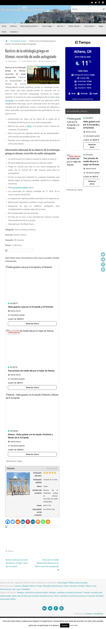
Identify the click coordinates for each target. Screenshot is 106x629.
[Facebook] (99, 2)
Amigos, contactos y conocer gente (32, 592)
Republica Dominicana (53, 586)
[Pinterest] (28, 521)
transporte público (20, 187)
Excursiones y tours (18, 41)
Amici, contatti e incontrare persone (70, 596)
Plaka (29, 126)
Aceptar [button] (65, 625)
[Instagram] (103, 2)
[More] (48, 521)
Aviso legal (62, 583)
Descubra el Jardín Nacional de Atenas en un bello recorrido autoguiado (47, 563)
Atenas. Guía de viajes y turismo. (23, 9)
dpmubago (12, 61)
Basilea (25, 586)
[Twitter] (95, 2)
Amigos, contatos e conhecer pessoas (65, 592)
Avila (66, 586)
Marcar (10, 551)
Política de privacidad (78, 583)
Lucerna (17, 586)
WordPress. (98, 614)
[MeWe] (33, 521)
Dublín (82, 586)
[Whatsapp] (43, 521)
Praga (39, 586)
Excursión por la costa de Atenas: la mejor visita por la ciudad (17, 563)
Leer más (74, 625)
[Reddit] (18, 521)
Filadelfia (26, 589)
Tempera (88, 614)
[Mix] (38, 521)
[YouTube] (92, 2)
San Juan (16, 589)
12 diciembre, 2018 (29, 61)
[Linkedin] (23, 521)
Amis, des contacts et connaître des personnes (32, 596)
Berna (32, 586)
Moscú (89, 586)
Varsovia (74, 586)
